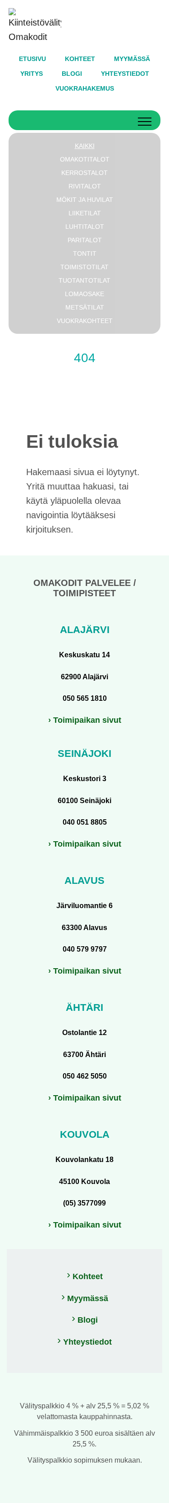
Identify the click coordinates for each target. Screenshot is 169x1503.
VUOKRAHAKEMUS (84, 88)
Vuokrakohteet (85, 320)
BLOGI (72, 73)
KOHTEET (80, 58)
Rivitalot (85, 186)
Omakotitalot (85, 159)
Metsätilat (84, 307)
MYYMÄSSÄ (132, 58)
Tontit (84, 253)
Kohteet (88, 1276)
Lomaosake (84, 293)
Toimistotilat (84, 267)
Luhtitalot (84, 226)
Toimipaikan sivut (87, 720)
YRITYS (31, 73)
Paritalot (85, 240)
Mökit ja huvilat (84, 199)
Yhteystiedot (87, 1341)
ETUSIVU (32, 58)
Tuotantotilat (84, 280)
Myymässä (87, 1298)
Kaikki (85, 145)
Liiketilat (85, 213)
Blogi (88, 1319)
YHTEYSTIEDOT (125, 73)
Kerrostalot (84, 172)
